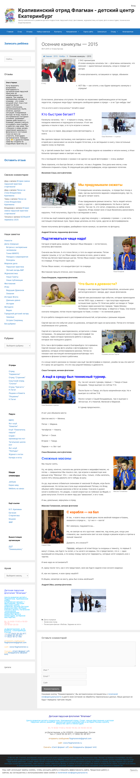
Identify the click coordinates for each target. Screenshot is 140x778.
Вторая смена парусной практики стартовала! (17, 184)
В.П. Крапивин (15, 509)
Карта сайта (88, 32)
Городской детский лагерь (16, 314)
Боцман (12, 519)
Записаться (101, 32)
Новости (8, 240)
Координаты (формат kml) (15, 653)
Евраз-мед (14, 485)
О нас (20, 32)
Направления (71, 32)
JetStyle (12, 482)
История (10, 304)
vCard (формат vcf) (21, 651)
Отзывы (29, 32)
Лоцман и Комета (17, 393)
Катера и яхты (15, 457)
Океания (10, 293)
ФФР (11, 522)
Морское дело (10, 263)
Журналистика (11, 273)
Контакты (58, 32)
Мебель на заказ (16, 488)
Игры (6, 287)
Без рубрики (10, 324)
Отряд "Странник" (17, 377)
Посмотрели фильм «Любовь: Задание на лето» (62, 624)
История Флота (11, 297)
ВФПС (11, 420)
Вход (133, 6)
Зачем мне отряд (50, 622)
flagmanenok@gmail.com (15, 642)
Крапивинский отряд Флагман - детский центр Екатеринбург (76, 13)
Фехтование (9, 283)
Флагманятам (127, 32)
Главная (10, 32)
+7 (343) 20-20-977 (17, 633)
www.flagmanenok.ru (19, 647)
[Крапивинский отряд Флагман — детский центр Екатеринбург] (9, 15)
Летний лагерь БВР (15, 270)
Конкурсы (10, 260)
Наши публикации (14, 280)
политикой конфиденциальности (72, 773)
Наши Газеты (12, 277)
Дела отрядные (50, 620)
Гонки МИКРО (12, 253)
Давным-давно (13, 300)
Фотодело (8, 307)
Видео (9, 310)
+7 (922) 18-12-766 (13, 637)
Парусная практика (15, 267)
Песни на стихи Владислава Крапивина (14, 193)
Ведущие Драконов (15, 290)
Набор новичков (43, 32)
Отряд (113, 32)
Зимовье (10, 317)
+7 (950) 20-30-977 (13, 635)
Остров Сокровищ (14, 320)
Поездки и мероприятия (17, 257)
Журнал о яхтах (16, 454)
